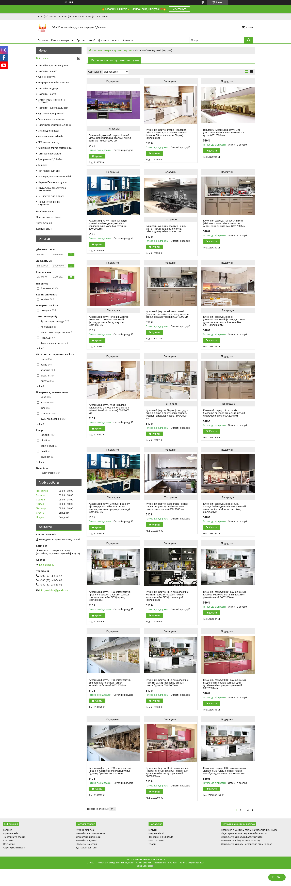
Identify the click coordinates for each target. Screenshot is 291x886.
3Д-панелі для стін (86, 847)
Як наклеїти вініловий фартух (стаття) (242, 837)
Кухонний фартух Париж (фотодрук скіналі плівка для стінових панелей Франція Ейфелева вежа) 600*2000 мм (167, 414)
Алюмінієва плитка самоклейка (55, 148)
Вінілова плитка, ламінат (51, 119)
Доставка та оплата (14, 837)
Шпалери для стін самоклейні (54, 176)
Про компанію (11, 833)
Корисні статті (44, 228)
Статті (152, 844)
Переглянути (179, 9)
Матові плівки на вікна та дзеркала (51, 100)
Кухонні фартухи (123, 50)
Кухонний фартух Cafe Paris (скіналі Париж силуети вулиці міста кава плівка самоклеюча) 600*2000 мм (167, 506)
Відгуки (153, 830)
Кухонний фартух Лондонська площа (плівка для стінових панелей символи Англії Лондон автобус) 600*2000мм (224, 507)
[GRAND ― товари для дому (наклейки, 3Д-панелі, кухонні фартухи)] (43, 27)
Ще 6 (41, 424)
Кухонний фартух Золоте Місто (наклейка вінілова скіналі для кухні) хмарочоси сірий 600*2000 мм (224, 413)
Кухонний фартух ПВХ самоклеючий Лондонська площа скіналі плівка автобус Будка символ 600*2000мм (224, 771)
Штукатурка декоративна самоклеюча (52, 189)
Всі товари (42, 58)
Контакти (127, 40)
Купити (98, 156)
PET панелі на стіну (49, 142)
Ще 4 (41, 462)
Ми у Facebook (157, 833)
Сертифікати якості (14, 847)
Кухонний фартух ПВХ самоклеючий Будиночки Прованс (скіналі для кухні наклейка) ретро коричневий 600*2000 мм (224, 684)
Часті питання (44, 223)
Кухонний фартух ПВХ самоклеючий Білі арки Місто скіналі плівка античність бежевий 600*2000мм (110, 683)
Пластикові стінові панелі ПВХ (54, 125)
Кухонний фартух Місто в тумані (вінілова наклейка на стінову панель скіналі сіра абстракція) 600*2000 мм (167, 314)
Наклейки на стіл (47, 94)
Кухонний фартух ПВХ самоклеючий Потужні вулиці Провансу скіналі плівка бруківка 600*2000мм (167, 683)
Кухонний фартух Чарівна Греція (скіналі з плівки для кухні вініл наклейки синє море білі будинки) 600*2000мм (108, 224)
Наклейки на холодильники (53, 107)
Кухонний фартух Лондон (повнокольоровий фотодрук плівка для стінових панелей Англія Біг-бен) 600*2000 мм (224, 320)
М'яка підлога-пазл (48, 130)
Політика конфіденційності (191, 863)
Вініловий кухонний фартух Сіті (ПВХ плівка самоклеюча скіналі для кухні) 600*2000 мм (224, 133)
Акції (92, 40)
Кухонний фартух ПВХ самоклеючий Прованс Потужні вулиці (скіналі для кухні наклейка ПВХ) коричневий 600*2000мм (167, 772)
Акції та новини (45, 211)
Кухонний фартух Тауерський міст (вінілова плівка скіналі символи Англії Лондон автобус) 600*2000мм (224, 223)
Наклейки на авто (47, 71)
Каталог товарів (60, 40)
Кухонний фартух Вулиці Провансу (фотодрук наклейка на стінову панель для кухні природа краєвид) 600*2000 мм (109, 507)
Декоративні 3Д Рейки (50, 159)
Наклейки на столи (86, 844)
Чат (279, 877)
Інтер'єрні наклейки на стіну (53, 82)
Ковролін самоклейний (50, 136)
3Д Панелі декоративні (50, 113)
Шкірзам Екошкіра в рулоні (52, 182)
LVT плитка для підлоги (51, 196)
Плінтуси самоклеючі (49, 153)
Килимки (42, 165)
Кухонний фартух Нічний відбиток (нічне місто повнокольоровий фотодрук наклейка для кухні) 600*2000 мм (108, 320)
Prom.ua (161, 860)
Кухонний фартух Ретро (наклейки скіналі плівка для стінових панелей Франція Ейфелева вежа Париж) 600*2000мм (166, 134)
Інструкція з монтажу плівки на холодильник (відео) (249, 830)
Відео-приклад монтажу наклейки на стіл (244, 833)
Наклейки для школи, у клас (53, 65)
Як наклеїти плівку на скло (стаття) (240, 840)
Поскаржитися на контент (165, 863)
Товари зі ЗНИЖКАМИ (161, 837)
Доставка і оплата (108, 40)
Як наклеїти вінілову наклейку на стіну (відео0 (246, 844)
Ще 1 (41, 348)
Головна (43, 40)
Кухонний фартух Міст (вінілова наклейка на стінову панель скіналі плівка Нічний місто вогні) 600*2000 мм (109, 409)
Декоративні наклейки (88, 837)
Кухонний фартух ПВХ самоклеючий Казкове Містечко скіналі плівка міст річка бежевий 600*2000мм (224, 595)
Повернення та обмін (48, 217)
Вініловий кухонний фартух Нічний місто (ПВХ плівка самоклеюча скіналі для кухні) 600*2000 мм (166, 229)
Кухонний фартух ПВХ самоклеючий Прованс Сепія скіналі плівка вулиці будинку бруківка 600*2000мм (110, 771)
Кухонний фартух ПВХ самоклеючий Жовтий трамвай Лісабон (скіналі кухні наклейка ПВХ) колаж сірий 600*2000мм (167, 596)
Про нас (81, 40)
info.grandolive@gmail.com (53, 590)
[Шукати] (248, 40)
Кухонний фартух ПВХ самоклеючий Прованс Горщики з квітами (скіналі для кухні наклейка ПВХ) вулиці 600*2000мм (110, 596)
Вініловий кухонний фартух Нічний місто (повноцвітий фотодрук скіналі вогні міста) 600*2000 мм (110, 138)
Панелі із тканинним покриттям (49, 202)
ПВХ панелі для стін (49, 170)
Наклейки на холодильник (90, 833)
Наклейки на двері (48, 88)
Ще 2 (41, 386)
